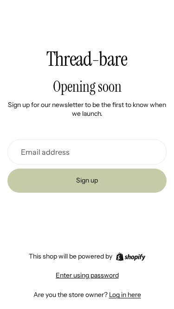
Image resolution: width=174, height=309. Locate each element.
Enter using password (87, 275)
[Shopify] (130, 256)
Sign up (87, 180)
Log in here (125, 294)
